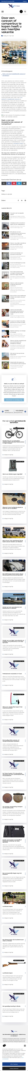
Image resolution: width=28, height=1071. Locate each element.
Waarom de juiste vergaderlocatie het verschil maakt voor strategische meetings (18, 342)
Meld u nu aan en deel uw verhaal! (14, 383)
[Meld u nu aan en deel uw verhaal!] (14, 379)
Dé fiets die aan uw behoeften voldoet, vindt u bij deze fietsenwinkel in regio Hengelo (13, 442)
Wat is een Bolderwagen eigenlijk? (12, 474)
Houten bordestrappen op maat (17, 262)
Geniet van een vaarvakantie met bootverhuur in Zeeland (12, 607)
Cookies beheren (14, 1068)
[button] (25, 1045)
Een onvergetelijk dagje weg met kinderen (12, 873)
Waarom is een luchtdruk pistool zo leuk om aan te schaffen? (13, 508)
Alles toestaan (14, 1064)
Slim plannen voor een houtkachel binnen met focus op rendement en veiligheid (18, 233)
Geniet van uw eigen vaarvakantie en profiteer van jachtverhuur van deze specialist (13, 641)
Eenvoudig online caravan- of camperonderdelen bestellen (11, 740)
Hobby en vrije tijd (8, 35)
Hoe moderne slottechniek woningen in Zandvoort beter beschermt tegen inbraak (17, 273)
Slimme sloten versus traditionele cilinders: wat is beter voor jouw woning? (18, 297)
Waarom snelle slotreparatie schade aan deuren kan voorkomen (16, 284)
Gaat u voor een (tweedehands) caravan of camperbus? (13, 74)
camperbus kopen (18, 143)
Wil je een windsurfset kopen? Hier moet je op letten (12, 707)
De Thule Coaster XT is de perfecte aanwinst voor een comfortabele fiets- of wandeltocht (13, 774)
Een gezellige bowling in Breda (11, 1006)
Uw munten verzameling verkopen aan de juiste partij (13, 807)
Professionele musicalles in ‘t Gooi (12, 673)
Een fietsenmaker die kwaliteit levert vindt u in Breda (13, 940)
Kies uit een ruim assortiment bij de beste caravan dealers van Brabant (13, 541)
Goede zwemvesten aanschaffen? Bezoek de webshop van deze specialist (12, 841)
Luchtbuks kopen (8, 906)
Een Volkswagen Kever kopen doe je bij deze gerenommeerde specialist (13, 574)
